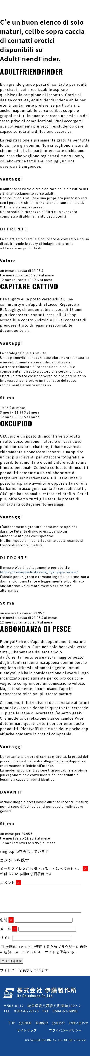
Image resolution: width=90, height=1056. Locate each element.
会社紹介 (58, 1023)
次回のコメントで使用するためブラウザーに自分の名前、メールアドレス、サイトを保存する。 (43, 949)
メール (8, 928)
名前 (6, 919)
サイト (5, 937)
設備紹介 (41, 1023)
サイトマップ (27, 1030)
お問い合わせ (78, 1023)
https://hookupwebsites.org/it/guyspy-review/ (39, 572)
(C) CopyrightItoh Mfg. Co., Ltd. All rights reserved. (56, 1040)
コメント (10, 882)
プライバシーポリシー (65, 1030)
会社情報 (25, 1023)
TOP (11, 1023)
